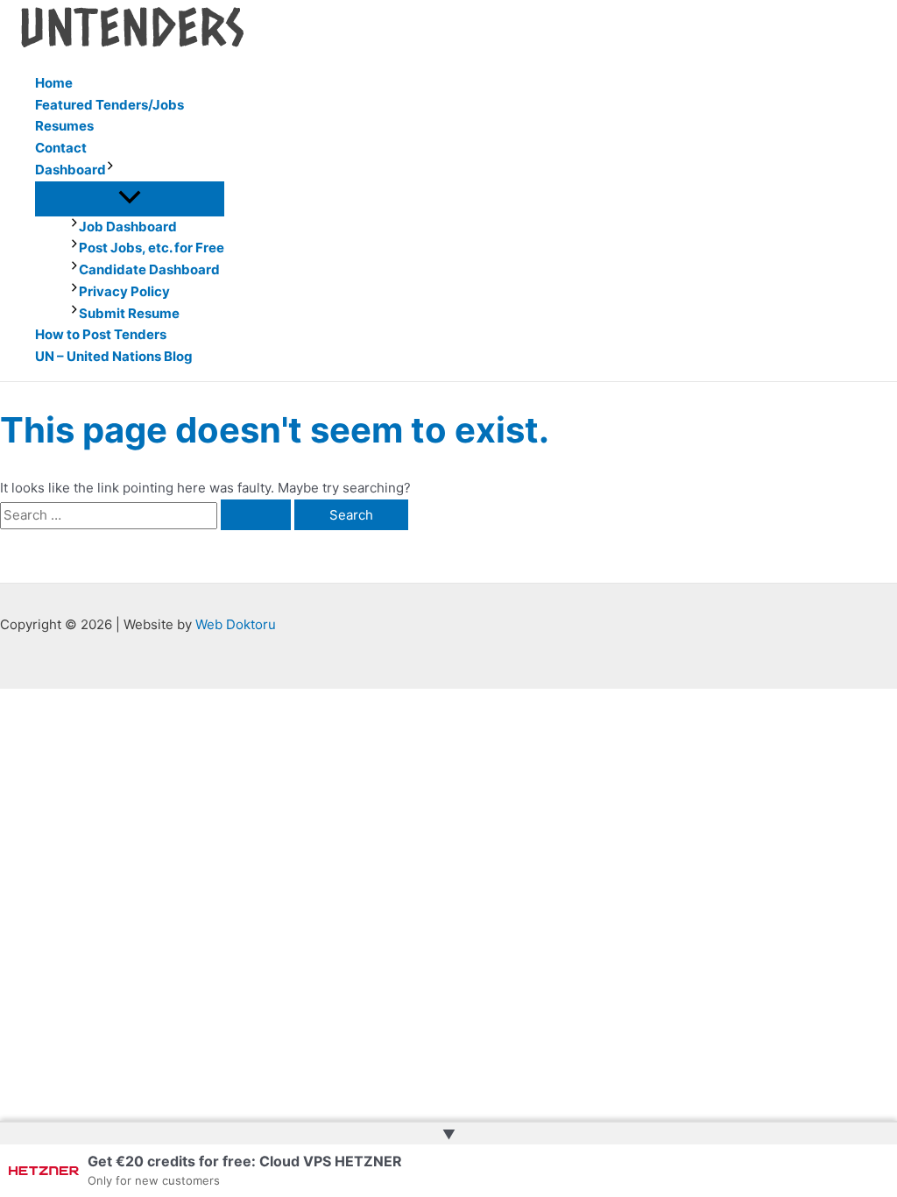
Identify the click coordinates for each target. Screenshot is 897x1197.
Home (54, 82)
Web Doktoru (235, 624)
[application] (110, 170)
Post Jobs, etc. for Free (151, 247)
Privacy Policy (124, 291)
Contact (61, 147)
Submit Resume (129, 313)
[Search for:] (147, 514)
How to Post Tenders (100, 334)
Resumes (64, 125)
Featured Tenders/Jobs (109, 104)
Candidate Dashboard (149, 269)
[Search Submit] (256, 514)
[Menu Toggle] (129, 198)
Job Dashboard (128, 226)
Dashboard (70, 169)
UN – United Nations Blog (114, 356)
